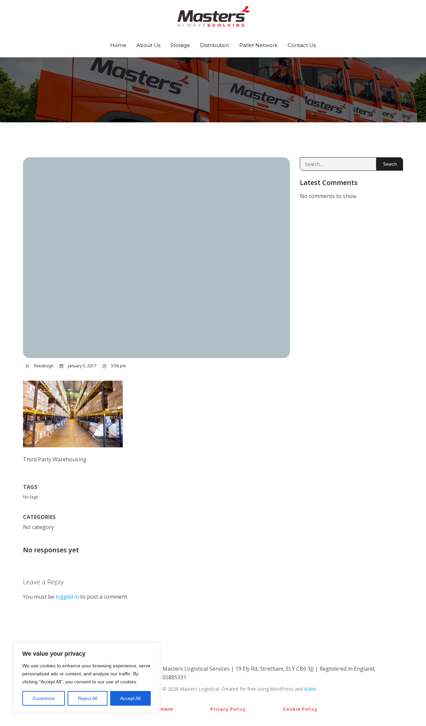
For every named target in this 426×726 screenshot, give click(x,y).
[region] (86, 678)
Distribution (214, 45)
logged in (67, 596)
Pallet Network (258, 45)
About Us (148, 45)
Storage (180, 45)
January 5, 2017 (82, 366)
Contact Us (302, 45)
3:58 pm (118, 366)
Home (118, 45)
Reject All (87, 698)
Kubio (310, 689)
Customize (44, 698)
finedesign (44, 366)
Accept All (130, 698)
